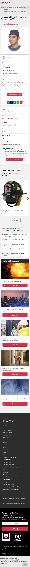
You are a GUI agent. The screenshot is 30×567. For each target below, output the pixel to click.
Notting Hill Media (12, 548)
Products (5, 428)
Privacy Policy (14, 560)
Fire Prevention (7, 462)
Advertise (5, 472)
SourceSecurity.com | (18, 555)
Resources (5, 450)
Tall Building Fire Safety (9, 457)
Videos (4, 452)
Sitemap (5, 482)
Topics (4, 454)
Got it (25, 564)
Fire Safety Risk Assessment (10, 467)
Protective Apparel (8, 432)
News (4, 440)
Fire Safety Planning (8, 464)
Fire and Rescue (7, 430)
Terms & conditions (8, 484)
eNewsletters (6, 479)
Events (4, 447)
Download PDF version (16, 160)
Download (15, 285)
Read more (7, 88)
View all (15, 220)
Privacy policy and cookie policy (11, 487)
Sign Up (15, 528)
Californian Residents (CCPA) (10, 489)
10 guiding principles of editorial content (14, 477)
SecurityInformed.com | (7, 555)
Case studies (6, 445)
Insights (5, 442)
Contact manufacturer (15, 94)
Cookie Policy (3, 563)
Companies (6, 437)
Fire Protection (7, 435)
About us (5, 474)
